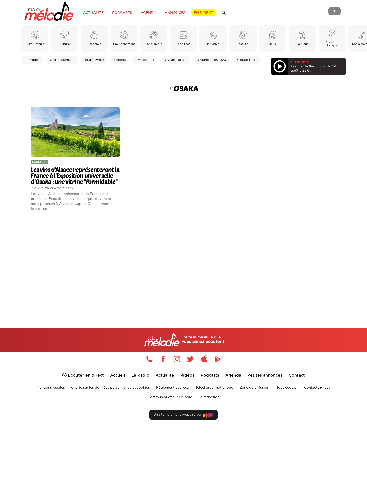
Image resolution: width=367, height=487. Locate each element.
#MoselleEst (144, 60)
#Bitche (120, 60)
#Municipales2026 (211, 60)
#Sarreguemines (62, 60)
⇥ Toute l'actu (246, 60)
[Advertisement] (183, 264)
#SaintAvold (94, 60)
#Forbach (32, 60)
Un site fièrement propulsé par (178, 414)
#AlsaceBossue (176, 60)
